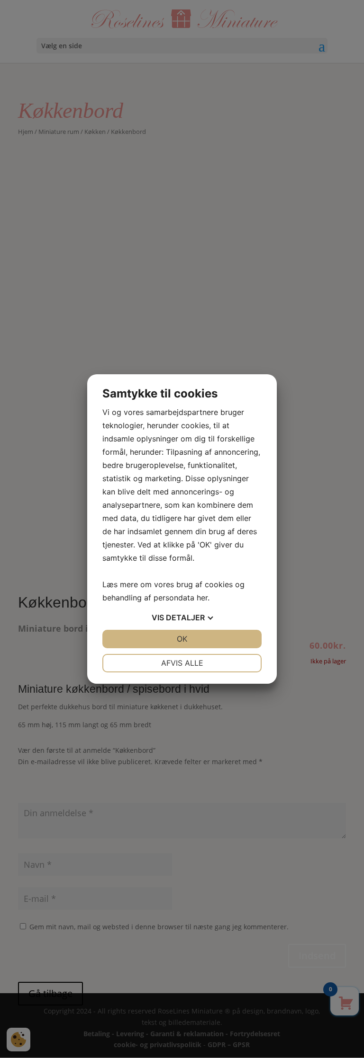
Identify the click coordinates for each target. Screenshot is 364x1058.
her (202, 597)
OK (182, 639)
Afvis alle (182, 663)
